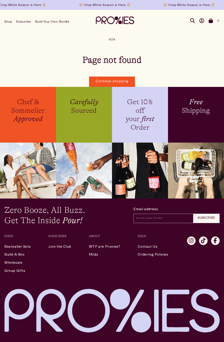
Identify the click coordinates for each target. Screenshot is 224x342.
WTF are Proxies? (104, 247)
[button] (211, 21)
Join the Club (59, 247)
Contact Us (147, 247)
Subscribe (23, 22)
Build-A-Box (14, 255)
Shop (8, 22)
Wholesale (13, 263)
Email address (145, 210)
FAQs (93, 255)
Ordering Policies (153, 255)
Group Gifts (14, 271)
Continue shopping (112, 81)
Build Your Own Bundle (52, 22)
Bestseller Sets (17, 247)
